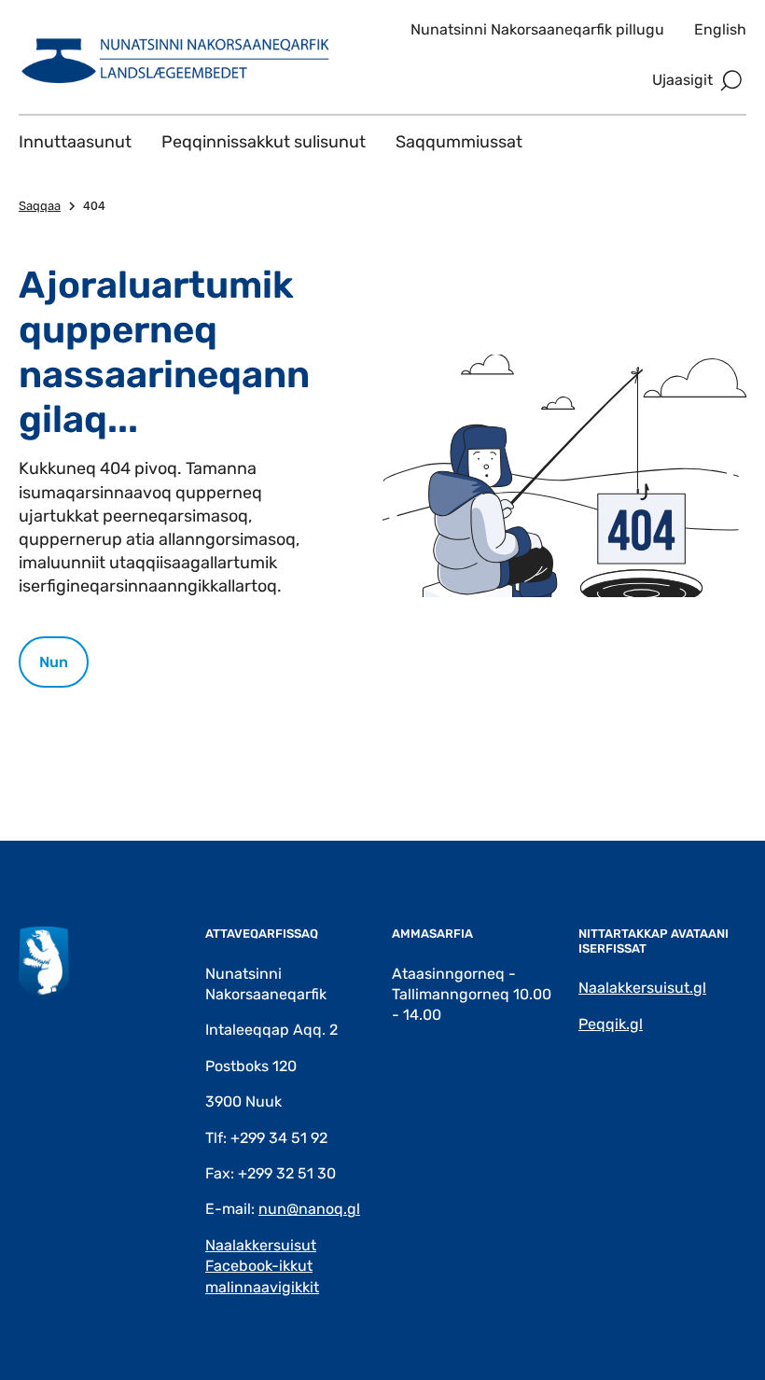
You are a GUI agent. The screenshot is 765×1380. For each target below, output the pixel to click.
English (720, 29)
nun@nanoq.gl (309, 1209)
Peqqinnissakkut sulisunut (263, 142)
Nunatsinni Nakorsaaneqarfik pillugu (537, 29)
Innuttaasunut (75, 142)
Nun (53, 662)
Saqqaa (40, 206)
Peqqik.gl (610, 1024)
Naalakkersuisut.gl (642, 988)
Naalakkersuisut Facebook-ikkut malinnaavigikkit (262, 1266)
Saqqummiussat (459, 142)
